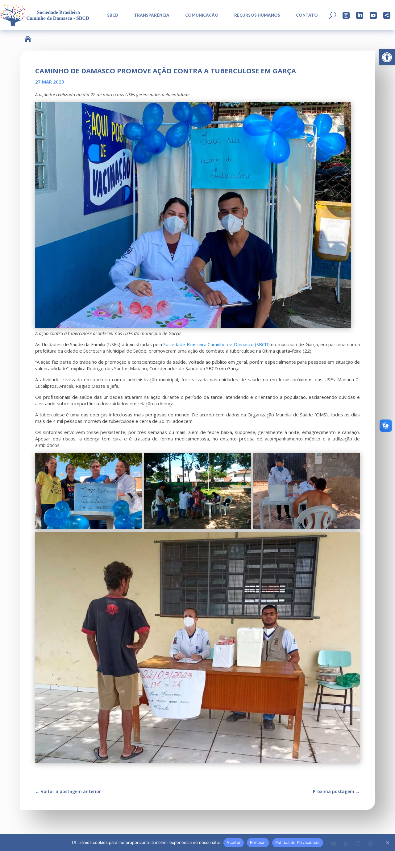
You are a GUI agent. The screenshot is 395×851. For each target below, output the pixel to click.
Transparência (151, 15)
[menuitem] (110, 15)
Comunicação (201, 15)
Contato (307, 15)
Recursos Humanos (257, 15)
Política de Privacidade (297, 842)
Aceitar (234, 842)
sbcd (112, 15)
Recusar (258, 842)
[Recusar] (387, 843)
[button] (387, 57)
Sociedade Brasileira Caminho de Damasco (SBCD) (216, 344)
